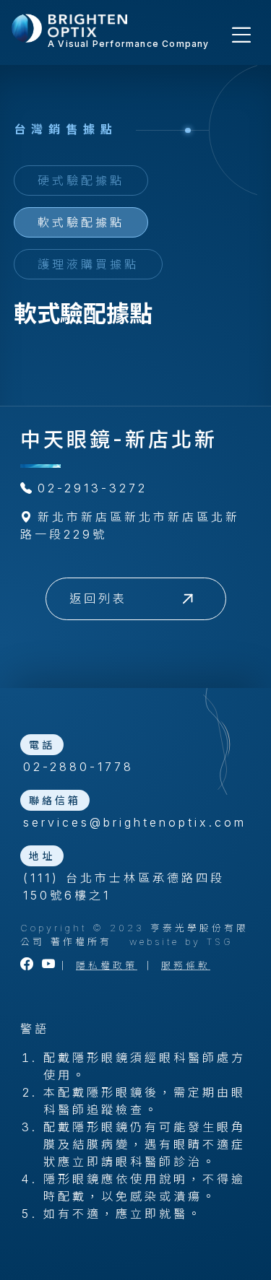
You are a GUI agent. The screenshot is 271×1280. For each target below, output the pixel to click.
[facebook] (28, 965)
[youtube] (50, 965)
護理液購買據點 (88, 264)
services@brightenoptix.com (134, 822)
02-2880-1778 (78, 766)
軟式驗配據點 (81, 222)
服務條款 (185, 965)
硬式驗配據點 (81, 180)
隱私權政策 (106, 965)
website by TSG (181, 941)
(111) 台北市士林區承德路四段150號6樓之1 (124, 886)
